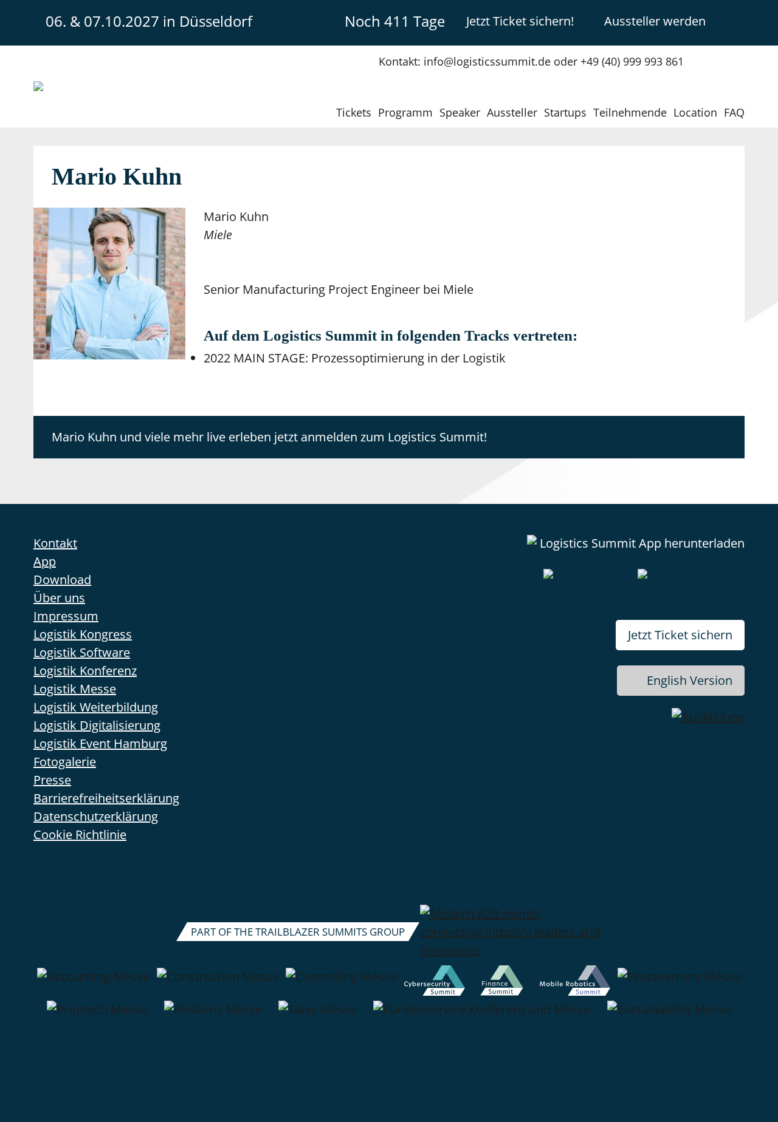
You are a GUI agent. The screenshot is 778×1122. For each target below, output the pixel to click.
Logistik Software (81, 652)
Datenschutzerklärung (95, 816)
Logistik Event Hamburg (100, 743)
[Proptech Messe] (97, 1016)
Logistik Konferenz (85, 670)
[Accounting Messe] (93, 983)
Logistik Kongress (82, 634)
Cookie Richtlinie (79, 834)
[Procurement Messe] (679, 983)
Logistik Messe (74, 689)
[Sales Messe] (317, 1016)
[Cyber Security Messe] (434, 983)
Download (62, 579)
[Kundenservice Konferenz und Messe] (481, 1016)
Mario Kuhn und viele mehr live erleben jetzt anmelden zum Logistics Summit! (269, 437)
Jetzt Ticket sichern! (520, 21)
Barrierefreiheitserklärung (106, 798)
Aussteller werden (655, 21)
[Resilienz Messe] (213, 1016)
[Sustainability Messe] (669, 1016)
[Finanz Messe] (502, 983)
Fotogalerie (64, 761)
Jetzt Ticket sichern (680, 635)
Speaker (459, 112)
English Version (689, 680)
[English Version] (734, 20)
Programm (405, 112)
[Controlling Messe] (341, 983)
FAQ (734, 112)
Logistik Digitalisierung (96, 725)
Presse (52, 780)
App (44, 561)
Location (695, 112)
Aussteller (512, 112)
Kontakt (55, 543)
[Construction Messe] (218, 983)
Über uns (59, 598)
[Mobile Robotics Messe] (575, 983)
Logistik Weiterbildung (95, 707)
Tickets (353, 112)
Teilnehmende (630, 112)
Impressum (65, 616)
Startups (565, 112)
